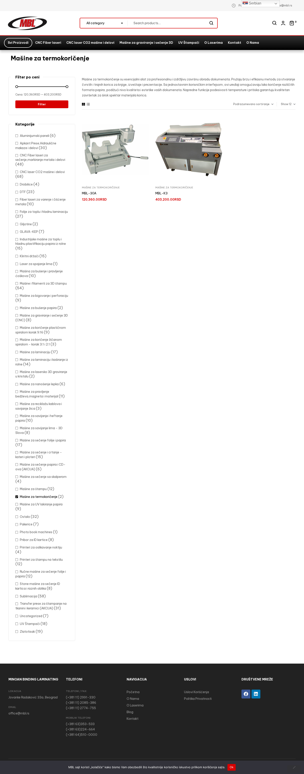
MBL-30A (89, 193)
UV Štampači (30, 624)
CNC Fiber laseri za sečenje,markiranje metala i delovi (40, 157)
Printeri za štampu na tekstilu (41, 560)
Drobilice (26, 184)
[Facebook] (245, 694)
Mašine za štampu (33, 489)
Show (284, 104)
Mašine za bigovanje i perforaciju (44, 296)
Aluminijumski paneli (34, 136)
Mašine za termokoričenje (101, 187)
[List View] (88, 104)
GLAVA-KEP (29, 232)
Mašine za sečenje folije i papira (43, 440)
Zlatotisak (27, 632)
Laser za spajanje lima (36, 264)
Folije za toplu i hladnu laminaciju (44, 212)
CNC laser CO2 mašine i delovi (42, 172)
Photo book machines (36, 532)
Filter (42, 104)
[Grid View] (83, 104)
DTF (23, 192)
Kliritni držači (29, 256)
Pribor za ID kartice (34, 540)
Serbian (254, 3)
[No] (294, 769)
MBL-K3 (161, 193)
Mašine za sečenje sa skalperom (43, 477)
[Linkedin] (255, 694)
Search (211, 23)
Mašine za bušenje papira (38, 308)
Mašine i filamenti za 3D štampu (43, 283)
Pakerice (26, 524)
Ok (232, 767)
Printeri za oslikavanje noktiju (41, 547)
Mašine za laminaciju (35, 352)
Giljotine (26, 224)
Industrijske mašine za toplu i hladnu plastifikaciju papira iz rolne (40, 241)
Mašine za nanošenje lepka (39, 384)
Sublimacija (28, 596)
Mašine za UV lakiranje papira (41, 504)
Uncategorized (31, 616)
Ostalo (25, 517)
